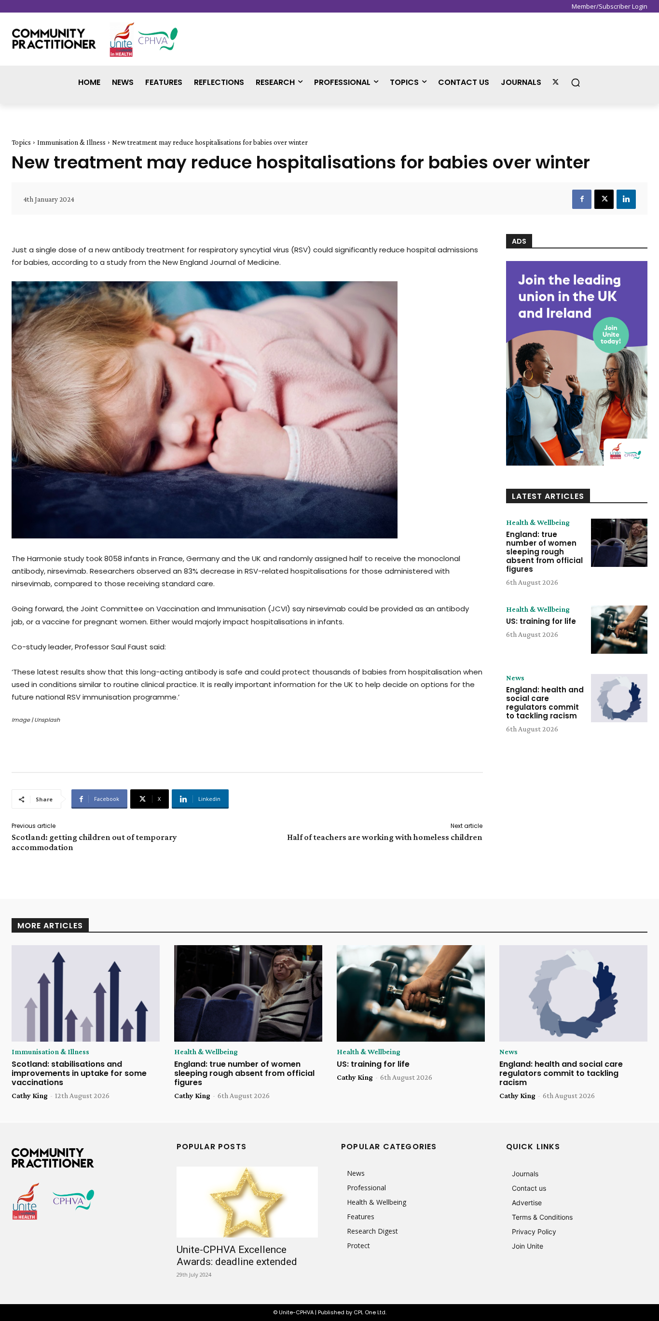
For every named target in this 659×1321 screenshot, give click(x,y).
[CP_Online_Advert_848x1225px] (577, 363)
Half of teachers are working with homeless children (384, 837)
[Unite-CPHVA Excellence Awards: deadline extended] (247, 1202)
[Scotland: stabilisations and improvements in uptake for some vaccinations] (86, 993)
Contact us (529, 1188)
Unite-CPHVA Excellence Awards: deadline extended (237, 1255)
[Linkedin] (626, 199)
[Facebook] (581, 199)
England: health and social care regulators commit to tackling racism (545, 703)
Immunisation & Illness (71, 142)
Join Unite (527, 1246)
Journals (525, 1174)
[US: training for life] (619, 629)
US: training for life (541, 621)
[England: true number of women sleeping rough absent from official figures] (619, 543)
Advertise (527, 1202)
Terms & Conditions (542, 1217)
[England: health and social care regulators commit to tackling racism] (619, 698)
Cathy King (30, 1095)
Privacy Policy (534, 1231)
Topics (21, 142)
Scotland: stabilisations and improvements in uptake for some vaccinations (79, 1073)
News (515, 678)
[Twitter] (555, 82)
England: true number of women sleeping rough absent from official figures (544, 551)
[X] (604, 199)
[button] (575, 82)
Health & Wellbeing (538, 522)
